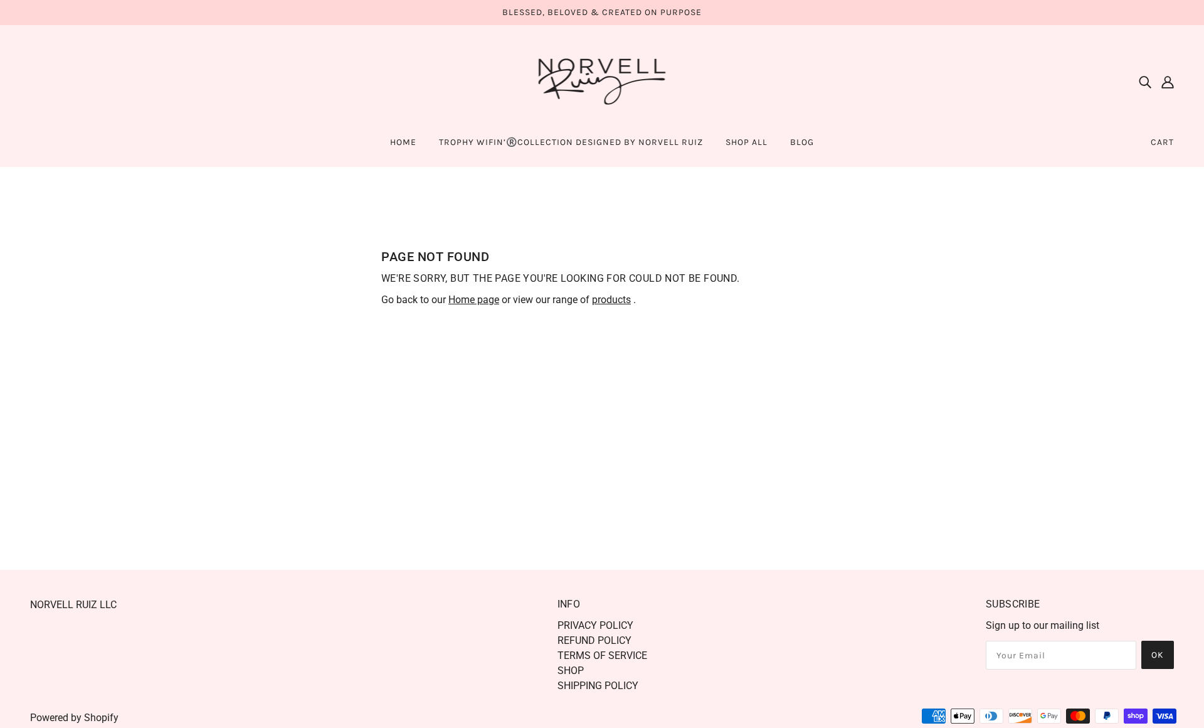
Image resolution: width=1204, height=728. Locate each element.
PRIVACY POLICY (595, 625)
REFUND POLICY (594, 640)
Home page (473, 300)
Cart (1162, 142)
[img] (1145, 81)
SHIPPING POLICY (597, 686)
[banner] (602, 81)
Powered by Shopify (74, 718)
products (611, 300)
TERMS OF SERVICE (602, 655)
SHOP (570, 671)
